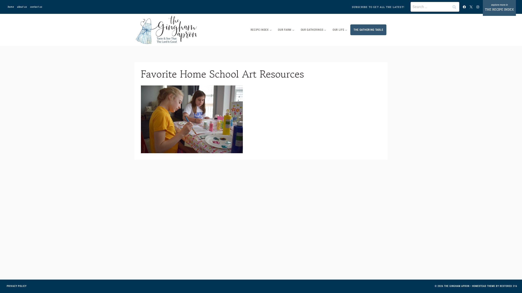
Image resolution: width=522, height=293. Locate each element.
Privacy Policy (17, 286)
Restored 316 (508, 286)
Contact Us (36, 6)
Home (11, 6)
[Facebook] (464, 7)
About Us (22, 6)
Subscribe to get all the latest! (378, 7)
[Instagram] (478, 7)
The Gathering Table (368, 29)
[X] (471, 7)
